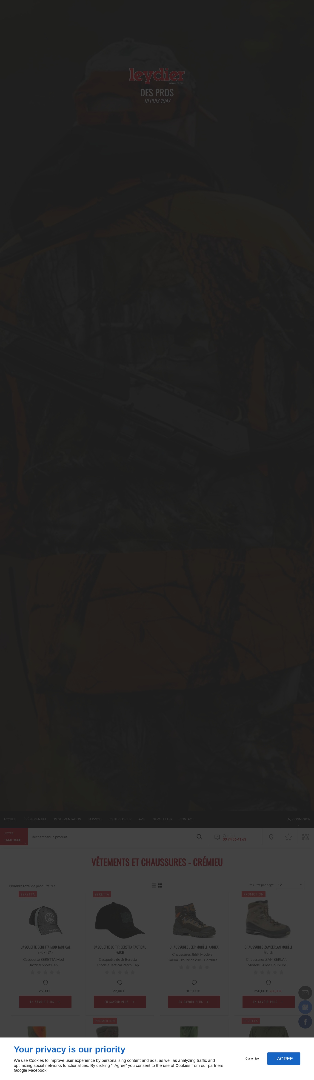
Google (20, 1070)
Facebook (37, 1070)
